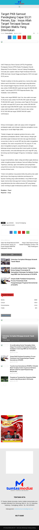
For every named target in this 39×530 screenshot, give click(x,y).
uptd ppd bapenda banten (8, 225)
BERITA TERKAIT (6, 254)
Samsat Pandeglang (21, 223)
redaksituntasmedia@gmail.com (23, 509)
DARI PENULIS (17, 254)
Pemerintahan (5, 305)
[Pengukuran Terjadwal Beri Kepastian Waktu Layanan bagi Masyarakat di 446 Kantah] (4, 379)
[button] (36, 2)
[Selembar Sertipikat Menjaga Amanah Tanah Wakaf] (5, 261)
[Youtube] (22, 521)
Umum (3, 302)
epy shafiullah (10, 223)
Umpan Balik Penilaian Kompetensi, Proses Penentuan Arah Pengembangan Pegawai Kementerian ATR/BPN (22, 358)
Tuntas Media (9, 33)
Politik (2, 308)
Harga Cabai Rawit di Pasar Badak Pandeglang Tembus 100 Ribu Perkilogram (29, 244)
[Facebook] (17, 521)
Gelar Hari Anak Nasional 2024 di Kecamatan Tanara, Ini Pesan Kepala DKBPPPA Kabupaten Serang (10, 245)
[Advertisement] (19, 119)
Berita (2, 300)
